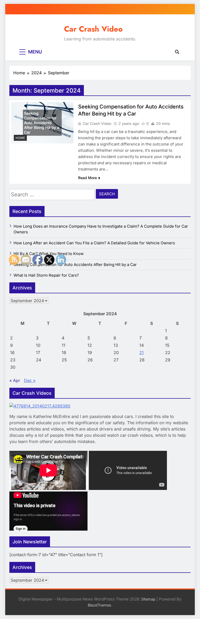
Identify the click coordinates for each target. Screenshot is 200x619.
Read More (87, 177)
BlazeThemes (99, 605)
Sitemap (148, 599)
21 (141, 352)
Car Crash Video (93, 28)
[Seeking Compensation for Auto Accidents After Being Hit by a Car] (42, 122)
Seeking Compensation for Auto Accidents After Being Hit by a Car (75, 264)
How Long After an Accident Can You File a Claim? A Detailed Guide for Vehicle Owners (94, 243)
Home (20, 138)
